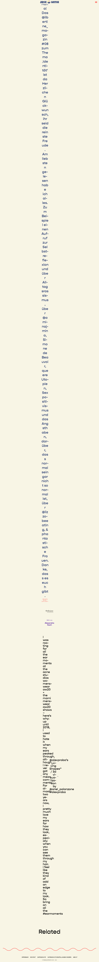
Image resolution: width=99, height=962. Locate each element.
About (75, 957)
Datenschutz (41, 957)
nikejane (50, 611)
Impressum (25, 957)
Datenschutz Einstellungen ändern (59, 957)
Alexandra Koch (45, 600)
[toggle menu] (96, 2)
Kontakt (33, 957)
